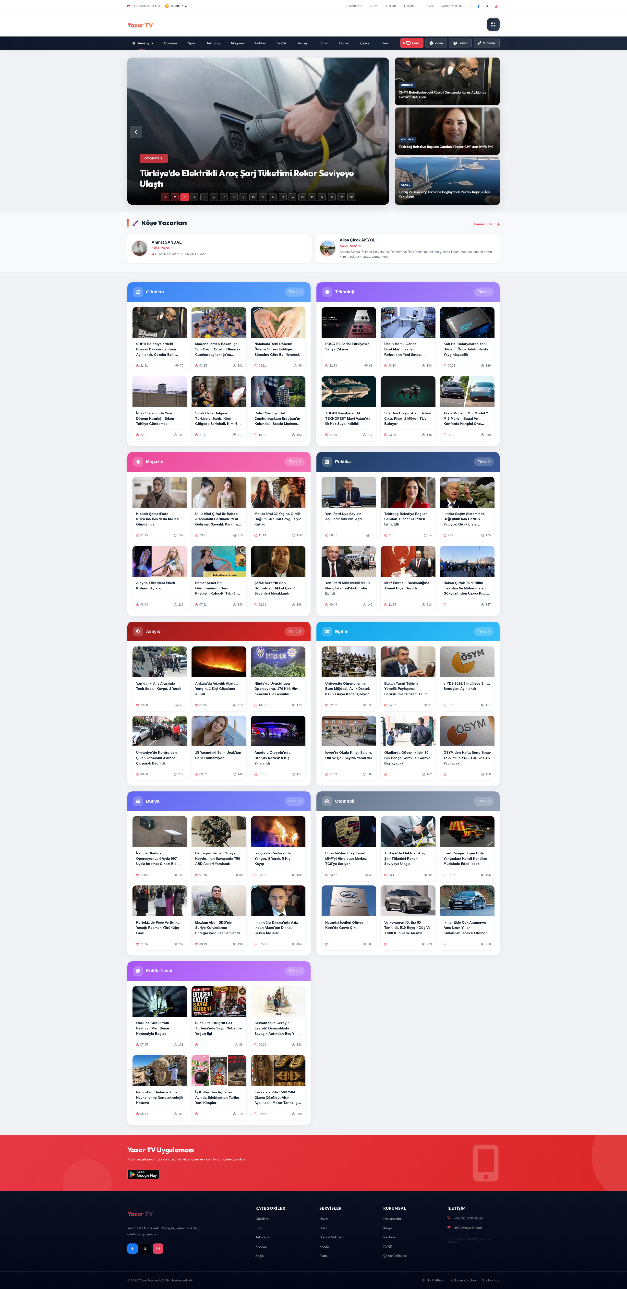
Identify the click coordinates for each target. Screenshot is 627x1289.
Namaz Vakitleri (331, 1237)
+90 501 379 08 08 (468, 1218)
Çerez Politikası (452, 6)
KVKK (430, 6)
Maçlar (324, 1246)
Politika (260, 43)
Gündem (170, 43)
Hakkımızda (354, 6)
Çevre (365, 43)
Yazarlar (489, 43)
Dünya (344, 43)
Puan (323, 1255)
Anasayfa (145, 43)
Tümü (293, 292)
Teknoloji (213, 43)
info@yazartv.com (468, 1227)
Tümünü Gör (484, 224)
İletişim (409, 6)
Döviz (323, 1219)
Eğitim (323, 43)
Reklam (391, 6)
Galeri (463, 43)
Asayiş (303, 43)
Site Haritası (491, 1280)
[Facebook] (478, 6)
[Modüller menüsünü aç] (493, 24)
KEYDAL (473, 1239)
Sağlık (282, 43)
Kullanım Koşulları (463, 1280)
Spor (191, 43)
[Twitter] (487, 6)
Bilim (384, 43)
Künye (374, 6)
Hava (323, 1228)
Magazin (237, 43)
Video (438, 43)
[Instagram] (496, 6)
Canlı (415, 43)
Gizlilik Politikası (433, 1280)
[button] (380, 132)
